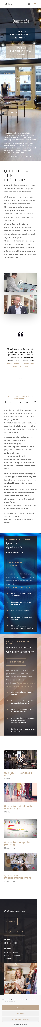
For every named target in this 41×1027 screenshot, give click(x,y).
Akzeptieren (20, 1008)
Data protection (18, 1024)
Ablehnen (20, 1014)
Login (11, 112)
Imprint (26, 1024)
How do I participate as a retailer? (20, 34)
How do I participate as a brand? (20, 50)
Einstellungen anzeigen (20, 1019)
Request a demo (14, 932)
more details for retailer (18, 564)
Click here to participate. (18, 587)
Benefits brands (15, 91)
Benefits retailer (15, 102)
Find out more (16, 662)
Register (10, 921)
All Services (12, 887)
